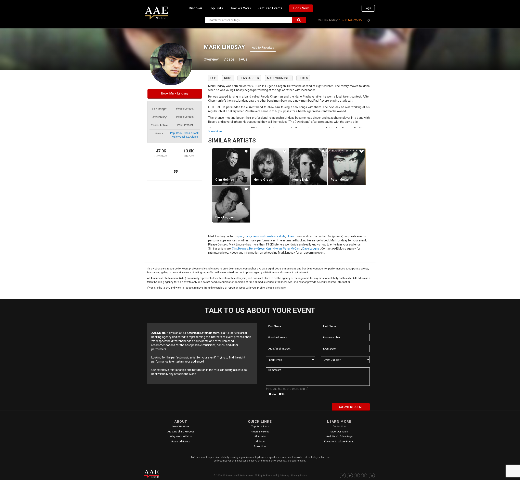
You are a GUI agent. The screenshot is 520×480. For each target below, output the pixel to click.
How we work (240, 8)
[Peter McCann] (347, 166)
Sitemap (284, 475)
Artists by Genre (260, 431)
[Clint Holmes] (231, 166)
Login (368, 8)
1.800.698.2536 (350, 20)
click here (280, 287)
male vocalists (180, 136)
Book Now (301, 8)
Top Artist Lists (260, 426)
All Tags (260, 441)
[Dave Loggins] (231, 204)
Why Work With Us (181, 436)
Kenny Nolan (301, 179)
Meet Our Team (339, 431)
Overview (211, 59)
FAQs (243, 59)
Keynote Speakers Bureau (339, 441)
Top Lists (216, 8)
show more (215, 131)
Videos (229, 59)
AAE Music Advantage (339, 436)
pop (172, 133)
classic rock (191, 133)
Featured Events (270, 8)
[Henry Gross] (270, 166)
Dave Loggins (225, 217)
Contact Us (339, 426)
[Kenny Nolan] (308, 166)
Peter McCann (341, 179)
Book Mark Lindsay (174, 93)
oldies (194, 136)
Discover (195, 8)
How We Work (180, 426)
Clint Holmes (224, 179)
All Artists (260, 436)
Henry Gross (263, 179)
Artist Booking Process (180, 431)
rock (179, 133)
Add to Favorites (263, 47)
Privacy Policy (299, 475)
